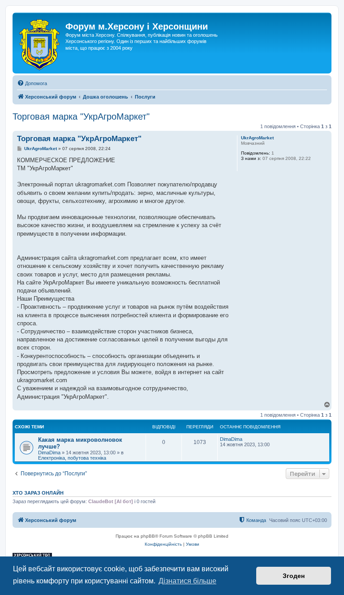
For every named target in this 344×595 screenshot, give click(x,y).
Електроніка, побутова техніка (72, 458)
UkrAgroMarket (257, 137)
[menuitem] (32, 83)
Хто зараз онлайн (38, 493)
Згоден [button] (294, 575)
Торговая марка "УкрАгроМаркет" (81, 116)
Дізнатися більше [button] (187, 581)
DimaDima (49, 452)
